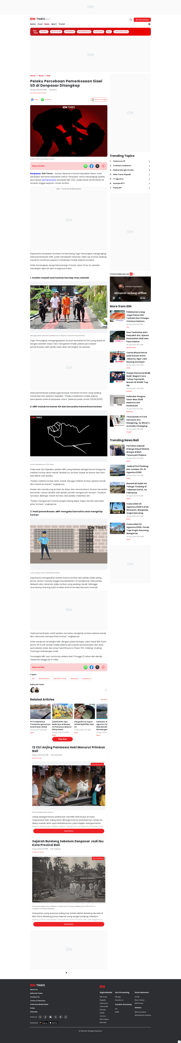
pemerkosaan (49, 180)
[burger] (149, 24)
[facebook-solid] (91, 166)
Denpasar (35, 173)
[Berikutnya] (107, 834)
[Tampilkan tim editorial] (105, 690)
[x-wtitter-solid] (97, 166)
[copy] (103, 166)
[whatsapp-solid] (86, 166)
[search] (130, 19)
